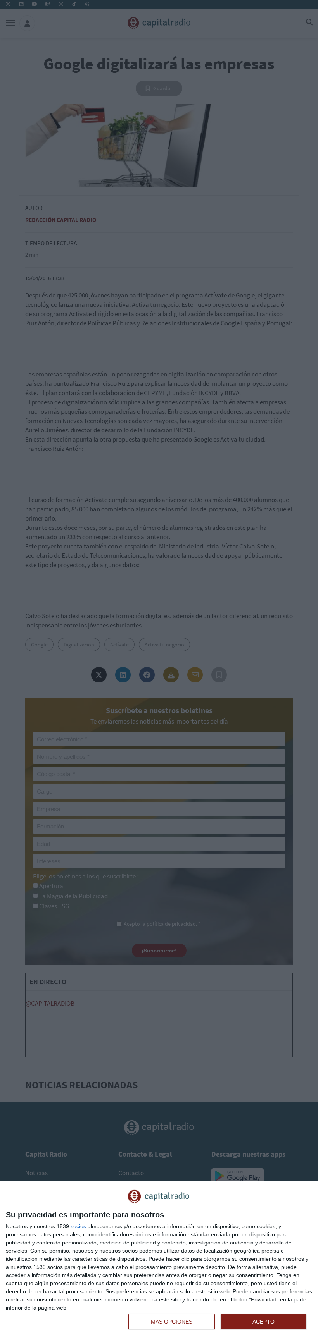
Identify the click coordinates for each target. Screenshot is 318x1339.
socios (78, 1226)
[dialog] (159, 1260)
